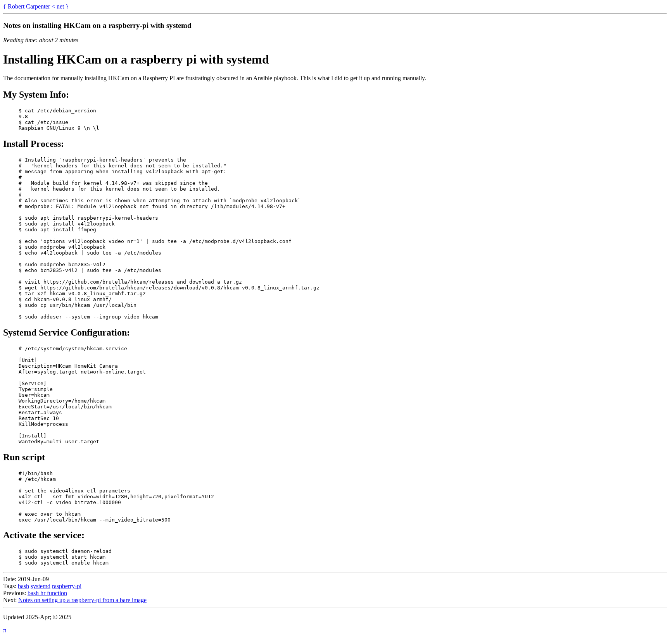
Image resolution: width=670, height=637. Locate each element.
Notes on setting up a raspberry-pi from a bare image (82, 600)
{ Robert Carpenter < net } (36, 6)
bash (23, 586)
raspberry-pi (66, 586)
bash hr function (47, 593)
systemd (40, 586)
